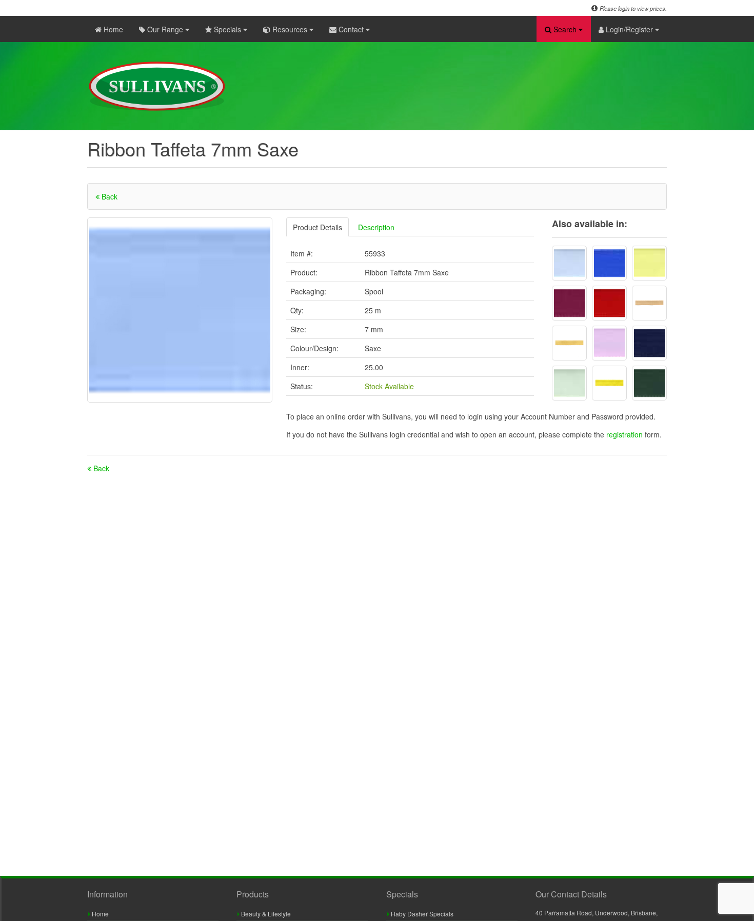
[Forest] (649, 383)
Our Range (165, 29)
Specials (227, 29)
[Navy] (649, 343)
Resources (289, 29)
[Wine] (569, 303)
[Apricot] (569, 343)
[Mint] (569, 383)
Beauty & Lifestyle (265, 913)
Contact (351, 29)
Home (112, 29)
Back (108, 196)
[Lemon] (649, 263)
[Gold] (609, 383)
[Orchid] (609, 343)
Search (565, 29)
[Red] (609, 303)
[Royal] (609, 263)
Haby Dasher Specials (421, 913)
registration (625, 434)
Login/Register (629, 29)
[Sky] (569, 263)
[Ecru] (649, 303)
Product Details (317, 227)
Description (376, 227)
